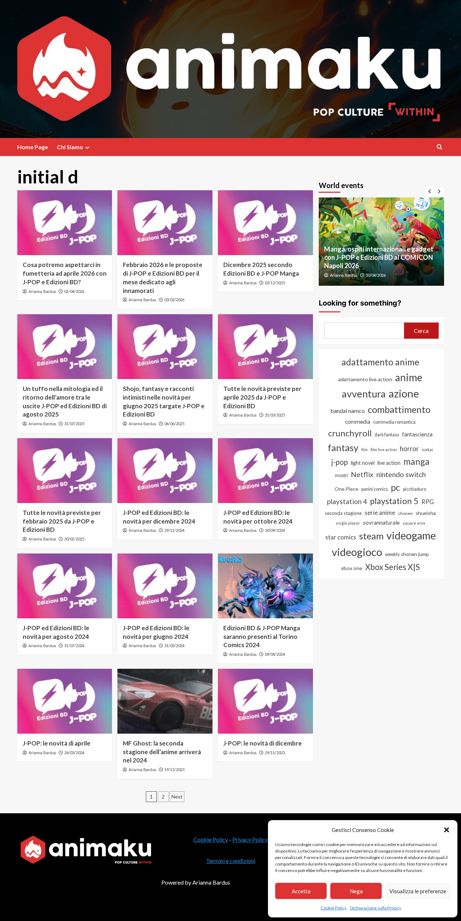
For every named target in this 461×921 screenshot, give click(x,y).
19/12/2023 (174, 769)
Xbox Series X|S (392, 567)
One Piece (346, 489)
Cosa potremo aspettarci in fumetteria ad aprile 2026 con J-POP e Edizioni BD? (65, 273)
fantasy (343, 447)
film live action (384, 449)
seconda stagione (343, 513)
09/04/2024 (275, 654)
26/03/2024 (74, 752)
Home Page (32, 146)
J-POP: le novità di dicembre (262, 743)
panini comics (374, 489)
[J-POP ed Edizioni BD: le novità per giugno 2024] (164, 585)
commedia (357, 421)
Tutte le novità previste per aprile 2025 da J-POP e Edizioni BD (262, 397)
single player (348, 523)
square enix (414, 523)
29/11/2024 (174, 530)
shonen (405, 513)
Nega (356, 891)
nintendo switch (401, 474)
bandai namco (347, 410)
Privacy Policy (250, 839)
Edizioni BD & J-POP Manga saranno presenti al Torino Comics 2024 (261, 636)
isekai (427, 449)
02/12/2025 (275, 282)
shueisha (426, 513)
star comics (340, 537)
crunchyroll (350, 433)
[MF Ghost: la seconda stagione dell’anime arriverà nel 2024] (164, 701)
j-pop (339, 462)
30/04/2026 (376, 275)
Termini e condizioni (230, 860)
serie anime (379, 512)
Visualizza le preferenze (417, 891)
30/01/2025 (74, 539)
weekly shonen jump (407, 554)
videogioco (357, 552)
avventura (364, 394)
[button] (446, 829)
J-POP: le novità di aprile (56, 743)
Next (177, 796)
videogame (411, 535)
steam (371, 535)
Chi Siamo (70, 146)
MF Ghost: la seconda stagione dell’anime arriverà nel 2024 (162, 751)
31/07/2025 (74, 423)
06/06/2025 (174, 423)
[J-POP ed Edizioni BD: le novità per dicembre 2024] (164, 470)
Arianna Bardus (42, 291)
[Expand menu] (87, 147)
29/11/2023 (275, 752)
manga (416, 461)
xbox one (351, 568)
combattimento (399, 409)
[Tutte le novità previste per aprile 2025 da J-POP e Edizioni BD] (265, 346)
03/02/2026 (174, 299)
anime (408, 377)
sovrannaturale (381, 522)
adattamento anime (380, 362)
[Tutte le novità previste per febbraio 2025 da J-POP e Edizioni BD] (64, 470)
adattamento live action (365, 379)
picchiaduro (414, 489)
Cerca (421, 330)
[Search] (439, 147)
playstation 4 (347, 501)
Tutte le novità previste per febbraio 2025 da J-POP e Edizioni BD (62, 521)
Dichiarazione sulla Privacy (375, 908)
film (364, 449)
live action (388, 463)
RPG (427, 502)
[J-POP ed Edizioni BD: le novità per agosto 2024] (64, 585)
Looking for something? (360, 303)
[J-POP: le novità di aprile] (64, 701)
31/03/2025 (275, 415)
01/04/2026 (74, 291)
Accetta (301, 891)
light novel (363, 463)
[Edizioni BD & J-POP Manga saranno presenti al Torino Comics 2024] (265, 585)
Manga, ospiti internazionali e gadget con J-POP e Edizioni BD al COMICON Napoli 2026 (378, 257)
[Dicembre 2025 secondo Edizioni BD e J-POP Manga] (265, 222)
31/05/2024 (174, 645)
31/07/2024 (74, 645)
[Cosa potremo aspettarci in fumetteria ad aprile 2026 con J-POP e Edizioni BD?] (64, 222)
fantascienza (417, 434)
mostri (341, 475)
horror (409, 449)
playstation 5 (394, 501)
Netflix (362, 474)
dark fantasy (387, 434)
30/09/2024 (275, 530)
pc (395, 487)
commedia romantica (394, 422)
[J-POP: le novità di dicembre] (265, 701)
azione (404, 393)
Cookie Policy (333, 908)
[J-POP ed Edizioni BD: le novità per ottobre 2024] (265, 470)
